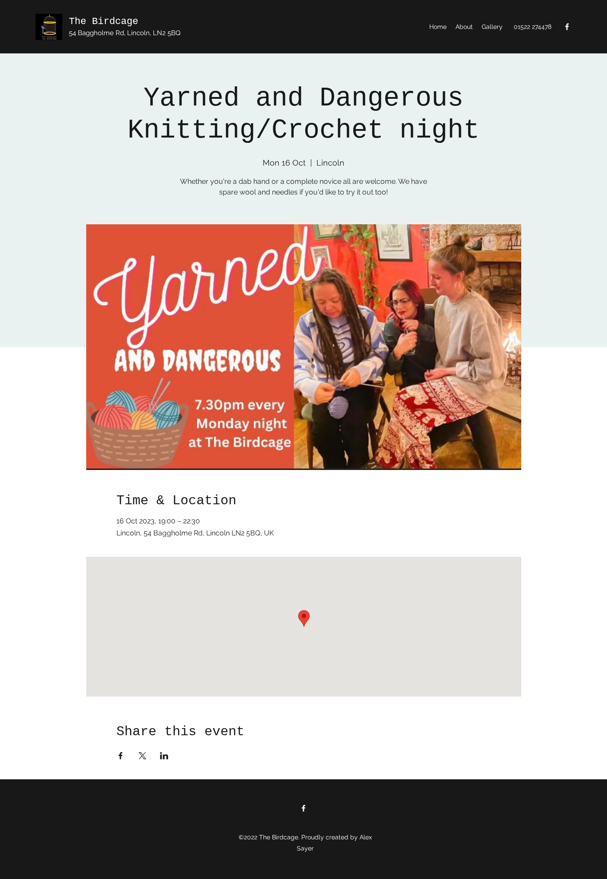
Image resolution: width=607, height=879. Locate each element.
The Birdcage (103, 21)
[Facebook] (567, 26)
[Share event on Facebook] (120, 755)
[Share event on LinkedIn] (164, 755)
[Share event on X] (142, 755)
